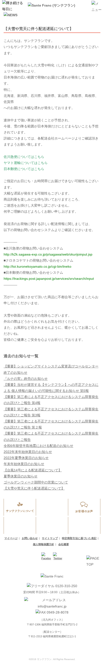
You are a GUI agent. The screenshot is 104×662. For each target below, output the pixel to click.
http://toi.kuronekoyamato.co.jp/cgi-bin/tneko (37, 266)
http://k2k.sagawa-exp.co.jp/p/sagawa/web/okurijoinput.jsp (48, 254)
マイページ (11, 538)
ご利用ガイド (20, 525)
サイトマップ (50, 538)
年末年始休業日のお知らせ (24, 464)
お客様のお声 (84, 507)
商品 (52, 507)
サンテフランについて (20, 507)
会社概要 (63, 544)
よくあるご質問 (52, 525)
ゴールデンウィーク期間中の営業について (36, 482)
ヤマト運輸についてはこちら (26, 163)
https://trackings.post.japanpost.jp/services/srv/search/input (49, 278)
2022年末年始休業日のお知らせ (28, 452)
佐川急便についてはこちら (24, 157)
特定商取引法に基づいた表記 (79, 538)
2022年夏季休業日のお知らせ (26, 458)
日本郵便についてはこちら (24, 169)
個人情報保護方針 (43, 544)
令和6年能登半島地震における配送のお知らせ (38, 446)
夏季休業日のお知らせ (20, 476)
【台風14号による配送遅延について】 (33, 470)
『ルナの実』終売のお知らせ (26, 379)
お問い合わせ (84, 525)
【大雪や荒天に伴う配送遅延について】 (34, 488)
